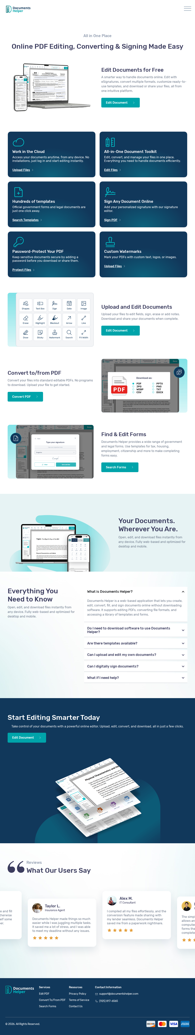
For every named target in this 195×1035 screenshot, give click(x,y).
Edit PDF (44, 993)
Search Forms (47, 1006)
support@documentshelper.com (118, 993)
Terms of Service (79, 1000)
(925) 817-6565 (108, 1001)
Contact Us (75, 1006)
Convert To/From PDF (52, 1000)
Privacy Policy (77, 993)
